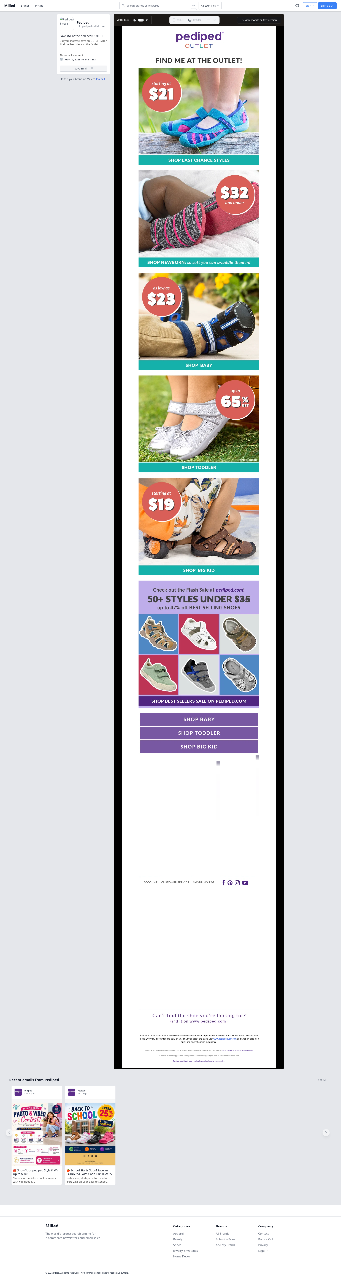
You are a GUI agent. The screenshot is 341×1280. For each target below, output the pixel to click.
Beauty (177, 1239)
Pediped (83, 22)
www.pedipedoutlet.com (225, 1039)
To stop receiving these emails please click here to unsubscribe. (199, 1061)
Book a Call (265, 1239)
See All (322, 1080)
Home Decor (181, 1256)
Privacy (263, 1245)
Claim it (100, 79)
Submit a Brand (226, 1239)
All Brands (222, 1234)
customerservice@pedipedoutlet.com (238, 1050)
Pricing (39, 5)
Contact (263, 1234)
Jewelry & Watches (185, 1251)
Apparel (178, 1234)
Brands (25, 5)
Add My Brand (225, 1245)
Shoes (177, 1245)
